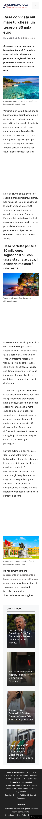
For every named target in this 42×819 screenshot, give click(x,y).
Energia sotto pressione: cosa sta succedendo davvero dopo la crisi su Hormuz (20, 636)
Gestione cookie (36, 817)
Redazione (9, 815)
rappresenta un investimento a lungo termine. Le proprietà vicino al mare (20, 579)
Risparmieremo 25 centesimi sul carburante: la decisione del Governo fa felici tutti (21, 751)
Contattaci (21, 798)
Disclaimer (32, 815)
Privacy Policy (21, 815)
